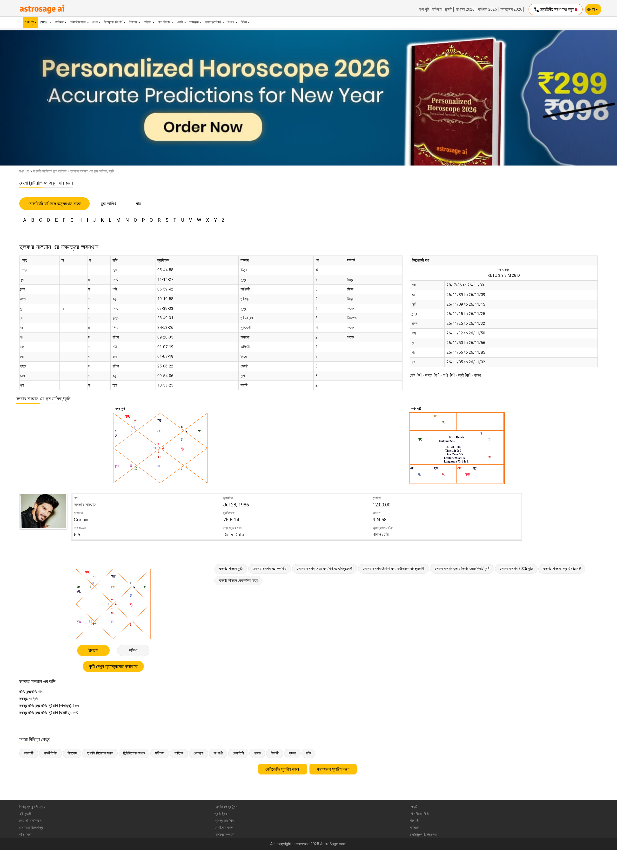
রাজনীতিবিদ (50, 753)
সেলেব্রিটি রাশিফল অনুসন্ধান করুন (54, 204)
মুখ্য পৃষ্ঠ (424, 9)
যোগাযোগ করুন (224, 827)
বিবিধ (244, 22)
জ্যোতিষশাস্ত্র (78, 22)
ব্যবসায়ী (29, 753)
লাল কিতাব (164, 22)
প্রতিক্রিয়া (221, 813)
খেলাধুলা (198, 753)
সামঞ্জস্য (194, 22)
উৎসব (231, 22)
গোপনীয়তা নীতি (419, 813)
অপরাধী (218, 753)
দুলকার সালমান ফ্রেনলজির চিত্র (238, 580)
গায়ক (257, 753)
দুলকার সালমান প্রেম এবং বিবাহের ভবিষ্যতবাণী (325, 568)
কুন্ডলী (448, 9)
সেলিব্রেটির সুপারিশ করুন (282, 769)
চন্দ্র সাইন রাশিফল (30, 820)
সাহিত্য (178, 753)
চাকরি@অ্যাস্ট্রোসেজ (423, 834)
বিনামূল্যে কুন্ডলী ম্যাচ (32, 806)
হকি (308, 753)
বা (594, 9)
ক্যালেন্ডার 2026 (511, 9)
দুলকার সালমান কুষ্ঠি (231, 568)
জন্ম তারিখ (108, 204)
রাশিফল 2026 (465, 9)
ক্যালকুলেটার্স (213, 22)
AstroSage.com (333, 844)
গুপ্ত (95, 22)
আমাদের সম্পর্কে (224, 834)
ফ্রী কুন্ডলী (25, 813)
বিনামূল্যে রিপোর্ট (113, 22)
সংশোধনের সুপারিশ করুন (333, 769)
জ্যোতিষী (238, 753)
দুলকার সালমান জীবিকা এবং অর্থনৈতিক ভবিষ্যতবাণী (393, 568)
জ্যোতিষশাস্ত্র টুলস (226, 806)
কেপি (180, 22)
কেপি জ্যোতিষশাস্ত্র (31, 827)
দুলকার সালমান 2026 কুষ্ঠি (516, 568)
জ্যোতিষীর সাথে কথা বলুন (554, 10)
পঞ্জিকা (148, 22)
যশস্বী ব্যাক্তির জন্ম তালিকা (50, 171)
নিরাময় (133, 22)
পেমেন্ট (413, 806)
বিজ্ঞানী (275, 753)
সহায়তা (414, 827)
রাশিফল (437, 9)
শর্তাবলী (414, 820)
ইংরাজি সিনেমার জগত (100, 753)
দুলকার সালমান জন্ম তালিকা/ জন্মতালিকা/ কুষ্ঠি (462, 568)
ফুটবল (292, 753)
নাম (138, 204)
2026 (44, 22)
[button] (46, 97)
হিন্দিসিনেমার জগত (134, 753)
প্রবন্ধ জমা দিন (224, 820)
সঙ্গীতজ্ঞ (159, 753)
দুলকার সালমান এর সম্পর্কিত (270, 568)
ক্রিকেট (72, 753)
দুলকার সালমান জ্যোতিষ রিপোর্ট (562, 568)
